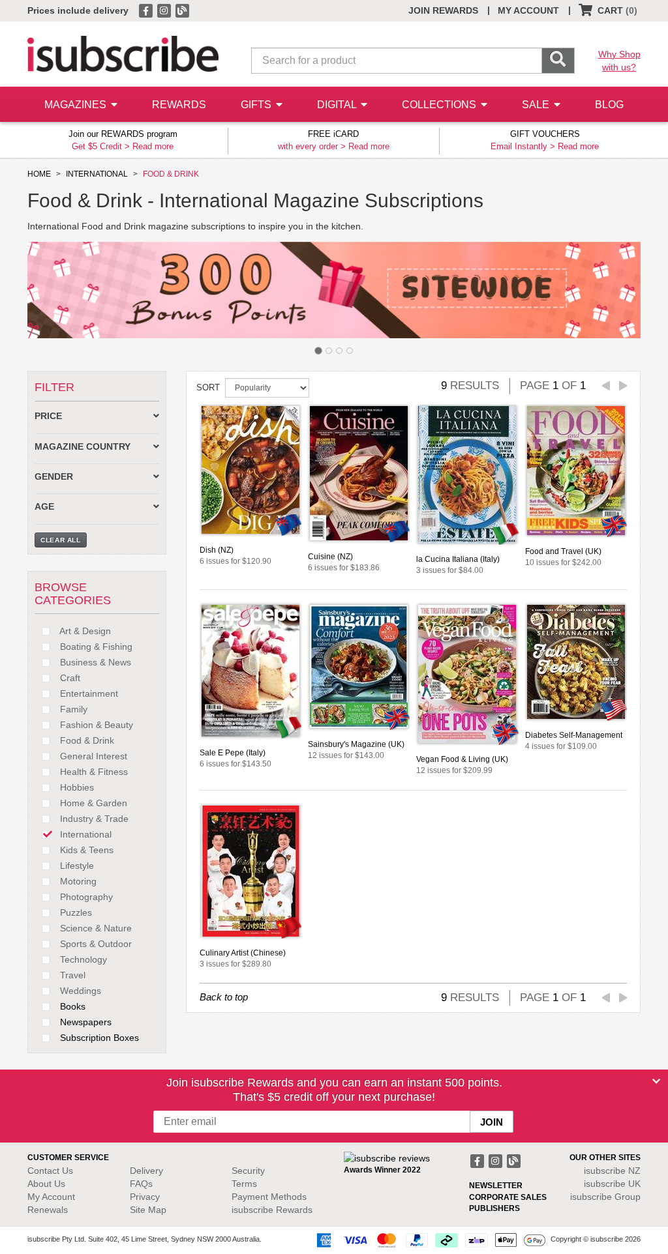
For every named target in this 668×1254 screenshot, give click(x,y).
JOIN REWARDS (443, 10)
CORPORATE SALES (508, 1197)
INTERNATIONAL (97, 174)
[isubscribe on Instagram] (165, 10)
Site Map (148, 1209)
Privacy (145, 1196)
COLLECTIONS (440, 104)
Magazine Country (82, 447)
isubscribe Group (605, 1196)
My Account (51, 1196)
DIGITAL (338, 104)
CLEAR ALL (60, 540)
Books (71, 1006)
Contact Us (50, 1170)
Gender (54, 477)
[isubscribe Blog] (182, 10)
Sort (208, 387)
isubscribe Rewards (272, 1209)
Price (48, 416)
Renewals (47, 1209)
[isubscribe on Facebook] (147, 10)
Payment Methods (269, 1196)
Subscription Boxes (98, 1037)
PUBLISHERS (494, 1208)
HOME (39, 174)
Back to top (224, 996)
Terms (244, 1183)
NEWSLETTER (496, 1185)
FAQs (141, 1183)
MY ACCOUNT (528, 10)
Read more (153, 146)
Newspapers (84, 1022)
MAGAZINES (76, 104)
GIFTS (257, 104)
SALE (537, 104)
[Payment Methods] (428, 1240)
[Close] (656, 1081)
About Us (46, 1183)
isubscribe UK (612, 1183)
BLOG (609, 104)
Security (248, 1170)
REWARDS (179, 104)
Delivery (146, 1170)
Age (44, 507)
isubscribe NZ (612, 1170)
